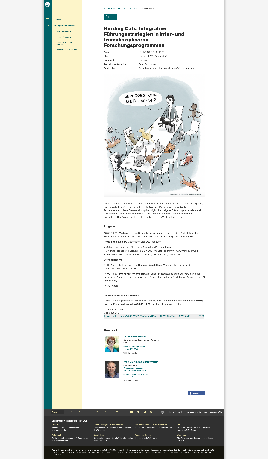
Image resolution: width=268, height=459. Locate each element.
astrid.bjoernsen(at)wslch (134, 347)
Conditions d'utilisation (114, 412)
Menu (58, 19)
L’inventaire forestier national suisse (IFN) (151, 425)
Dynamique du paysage (133, 368)
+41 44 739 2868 (130, 349)
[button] (196, 393)
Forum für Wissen (64, 37)
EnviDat (55, 425)
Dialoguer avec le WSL (65, 25)
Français (55, 412)
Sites (73, 412)
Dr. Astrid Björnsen (134, 336)
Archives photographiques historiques (108, 425)
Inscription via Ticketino (67, 50)
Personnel (83, 412)
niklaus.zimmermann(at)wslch (136, 374)
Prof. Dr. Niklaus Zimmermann (140, 361)
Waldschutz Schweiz (143, 435)
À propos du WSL (130, 8)
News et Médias (96, 412)
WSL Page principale (112, 8)
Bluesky (144, 412)
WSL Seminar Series (65, 32)
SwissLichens (99, 435)
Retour (111, 17)
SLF (163, 412)
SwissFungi (56, 435)
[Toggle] (47, 19)
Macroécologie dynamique (134, 371)
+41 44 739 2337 (130, 377)
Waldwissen (181, 435)
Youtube (131, 412)
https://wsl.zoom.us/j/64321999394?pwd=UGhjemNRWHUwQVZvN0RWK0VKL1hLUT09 (152, 316)
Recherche (48, 25)
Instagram (151, 412)
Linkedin (138, 412)
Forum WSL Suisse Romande (64, 43)
